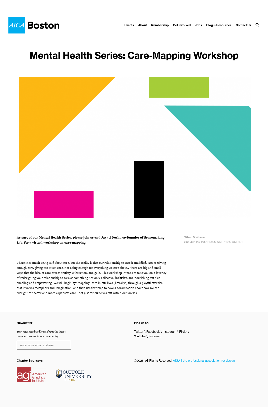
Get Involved (182, 25)
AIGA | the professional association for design (204, 361)
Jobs (198, 25)
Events (129, 25)
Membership (160, 25)
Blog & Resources (219, 25)
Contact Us (243, 25)
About (142, 25)
